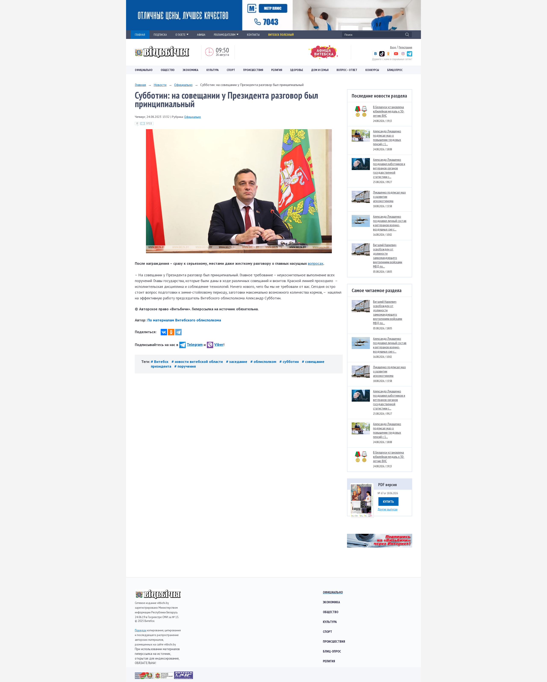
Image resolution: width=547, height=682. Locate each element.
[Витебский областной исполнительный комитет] (164, 677)
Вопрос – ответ (347, 70)
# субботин (289, 361)
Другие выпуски (387, 509)
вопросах (315, 263)
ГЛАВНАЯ (140, 35)
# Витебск (160, 361)
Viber (218, 344)
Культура (212, 70)
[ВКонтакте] (164, 332)
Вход (393, 47)
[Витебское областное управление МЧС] (183, 677)
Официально (144, 70)
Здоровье (296, 70)
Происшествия (253, 70)
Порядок (140, 630)
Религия (276, 70)
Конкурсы (372, 70)
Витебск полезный (281, 35)
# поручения (185, 366)
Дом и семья (319, 70)
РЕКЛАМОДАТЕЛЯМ (224, 35)
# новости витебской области (198, 361)
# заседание (237, 361)
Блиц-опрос (332, 651)
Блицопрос (395, 70)
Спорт (231, 70)
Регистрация (405, 47)
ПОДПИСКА (160, 35)
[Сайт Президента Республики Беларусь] (144, 677)
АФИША (201, 35)
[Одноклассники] (171, 332)
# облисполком (263, 361)
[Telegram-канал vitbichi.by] (409, 55)
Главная (140, 85)
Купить (388, 501)
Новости (160, 85)
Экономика (190, 70)
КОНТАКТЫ (253, 35)
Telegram (195, 344)
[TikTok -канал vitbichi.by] (382, 55)
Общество (168, 70)
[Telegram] (178, 332)
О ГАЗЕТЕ (180, 35)
